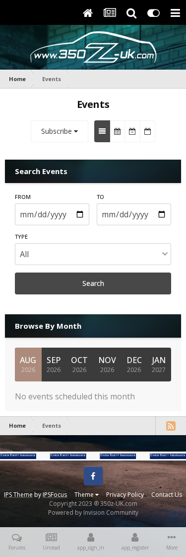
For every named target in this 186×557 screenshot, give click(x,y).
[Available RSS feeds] (170, 425)
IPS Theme (18, 494)
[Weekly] (132, 131)
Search (93, 283)
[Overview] (102, 131)
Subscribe (57, 131)
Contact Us (166, 494)
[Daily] (147, 131)
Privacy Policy (125, 494)
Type (21, 236)
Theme (84, 494)
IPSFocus (55, 494)
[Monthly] (117, 131)
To (100, 196)
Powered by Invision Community (93, 512)
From (23, 196)
